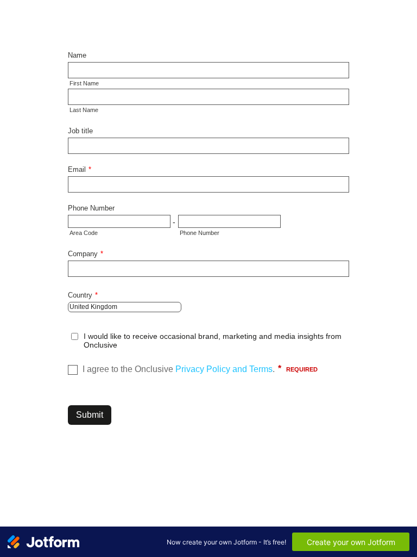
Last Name (84, 110)
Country (83, 295)
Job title (80, 131)
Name (77, 55)
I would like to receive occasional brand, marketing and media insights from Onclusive (213, 340)
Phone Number (91, 208)
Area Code (84, 233)
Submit (89, 414)
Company (85, 254)
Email (79, 169)
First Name (84, 83)
